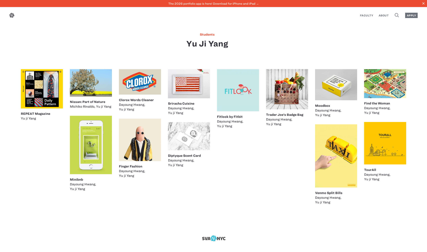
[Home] (11, 16)
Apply (411, 15)
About (384, 15)
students (207, 34)
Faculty (366, 15)
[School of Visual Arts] (213, 238)
